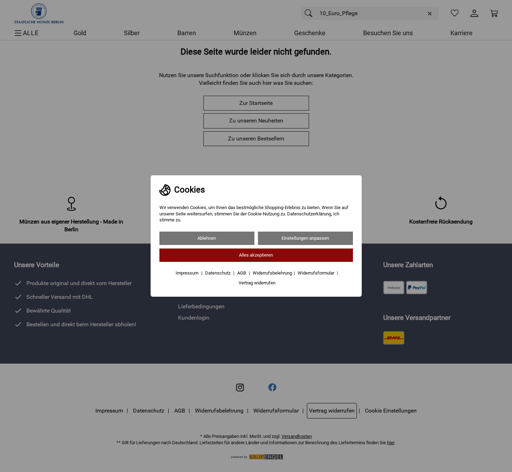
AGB (242, 273)
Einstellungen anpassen (305, 238)
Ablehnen (206, 238)
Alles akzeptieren (256, 255)
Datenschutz (218, 273)
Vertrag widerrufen (257, 282)
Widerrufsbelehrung (272, 273)
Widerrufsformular (316, 273)
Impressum (188, 273)
